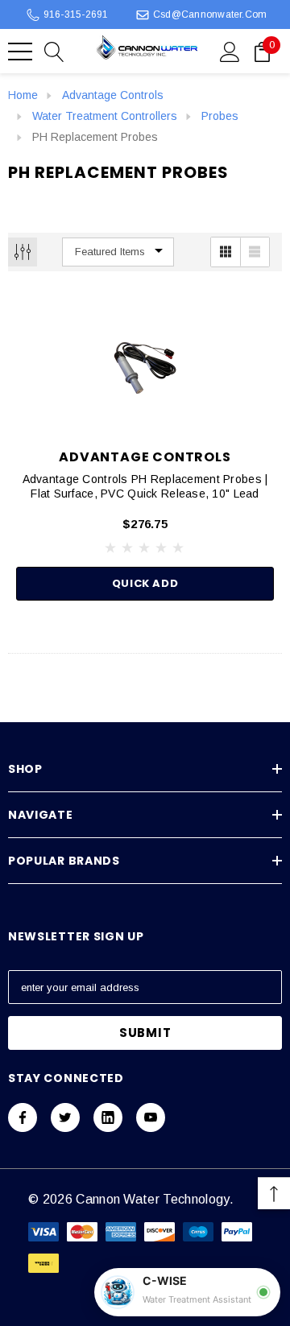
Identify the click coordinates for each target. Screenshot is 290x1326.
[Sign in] (230, 50)
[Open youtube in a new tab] (150, 1117)
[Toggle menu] (20, 51)
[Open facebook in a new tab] (22, 1117)
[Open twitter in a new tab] (65, 1117)
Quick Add (145, 583)
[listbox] (118, 252)
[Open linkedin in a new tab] (107, 1117)
